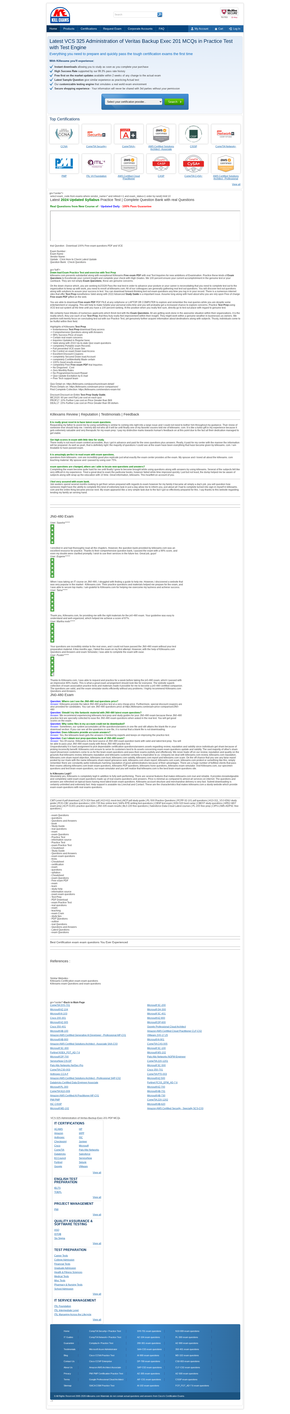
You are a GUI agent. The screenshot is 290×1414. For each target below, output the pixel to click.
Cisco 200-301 (58, 1018)
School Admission (63, 1288)
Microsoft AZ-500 (156, 1078)
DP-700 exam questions (148, 1361)
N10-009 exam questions (187, 1331)
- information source (60, 839)
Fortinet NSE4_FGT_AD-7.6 (65, 1052)
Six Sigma (59, 1238)
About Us (68, 1367)
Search (172, 101)
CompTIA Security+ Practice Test (105, 1331)
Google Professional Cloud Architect (166, 1026)
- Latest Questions (59, 929)
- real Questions (58, 924)
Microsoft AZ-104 (59, 1009)
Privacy (67, 1373)
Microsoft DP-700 (59, 1056)
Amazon (58, 1133)
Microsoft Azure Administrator (103, 1349)
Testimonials (70, 1349)
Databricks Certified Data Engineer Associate (74, 1082)
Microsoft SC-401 (156, 1013)
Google (58, 1166)
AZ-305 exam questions (148, 1373)
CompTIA (59, 1149)
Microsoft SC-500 (156, 1065)
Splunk (82, 1162)
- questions (56, 818)
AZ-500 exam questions (186, 1373)
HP (80, 1129)
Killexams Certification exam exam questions (74, 981)
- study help (56, 889)
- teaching (55, 910)
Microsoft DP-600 (156, 1022)
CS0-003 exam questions (187, 1361)
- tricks (53, 859)
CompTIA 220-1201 (157, 1061)
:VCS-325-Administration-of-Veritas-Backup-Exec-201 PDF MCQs (85, 1118)
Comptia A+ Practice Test (101, 1343)
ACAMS (58, 1129)
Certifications (89, 28)
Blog (66, 1355)
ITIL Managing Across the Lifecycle (72, 1314)
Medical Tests (61, 1276)
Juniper (83, 1141)
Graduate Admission (65, 1268)
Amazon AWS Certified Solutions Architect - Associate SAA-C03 (84, 1043)
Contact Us (69, 1361)
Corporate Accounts (140, 28)
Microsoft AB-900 (59, 1039)
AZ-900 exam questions (186, 1343)
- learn (53, 886)
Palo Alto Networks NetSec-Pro (66, 1065)
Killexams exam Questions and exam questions (75, 983)
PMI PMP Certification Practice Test (106, 1373)
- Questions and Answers (63, 820)
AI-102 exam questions (148, 1385)
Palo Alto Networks (89, 1149)
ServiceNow (85, 1158)
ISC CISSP (56, 1104)
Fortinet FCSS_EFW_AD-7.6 (162, 1082)
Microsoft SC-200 (156, 1005)
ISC (81, 1137)
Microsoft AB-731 (156, 1091)
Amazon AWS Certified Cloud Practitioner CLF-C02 (174, 1031)
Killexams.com (209, 765)
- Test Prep (56, 897)
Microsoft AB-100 (59, 1031)
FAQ (161, 28)
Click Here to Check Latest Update (78, 259)
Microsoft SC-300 (59, 1048)
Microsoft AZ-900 (156, 1018)
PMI (56, 1209)
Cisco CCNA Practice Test (101, 1355)
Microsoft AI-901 (155, 1039)
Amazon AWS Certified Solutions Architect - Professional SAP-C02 (85, 1078)
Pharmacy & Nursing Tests (68, 1284)
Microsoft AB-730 (156, 1095)
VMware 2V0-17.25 (157, 1035)
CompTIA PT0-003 (157, 1074)
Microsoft (84, 1145)
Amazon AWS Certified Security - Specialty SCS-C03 (175, 1108)
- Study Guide (57, 826)
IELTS (57, 1188)
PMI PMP (55, 1099)
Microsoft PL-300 (59, 1087)
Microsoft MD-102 (59, 1108)
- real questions (58, 829)
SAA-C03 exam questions (149, 1349)
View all (236, 184)
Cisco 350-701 (155, 1069)
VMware (83, 1166)
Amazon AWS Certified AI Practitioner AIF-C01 (74, 1095)
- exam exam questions (62, 856)
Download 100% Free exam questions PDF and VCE (94, 245)
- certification (57, 864)
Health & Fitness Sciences (68, 1272)
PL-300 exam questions (186, 1337)
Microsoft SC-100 (156, 1048)
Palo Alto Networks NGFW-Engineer (166, 1056)
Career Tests (61, 1255)
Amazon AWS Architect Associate (105, 1367)
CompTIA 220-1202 (157, 1099)
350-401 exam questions (187, 1349)
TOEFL (58, 1192)
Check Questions (77, 262)
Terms (67, 1379)
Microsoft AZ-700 (156, 1087)
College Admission (64, 1259)
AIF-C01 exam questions (149, 1379)
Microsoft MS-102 (156, 1052)
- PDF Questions (59, 918)
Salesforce (84, 1154)
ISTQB (57, 1234)
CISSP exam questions (186, 1379)
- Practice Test (57, 837)
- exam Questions (59, 815)
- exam (53, 831)
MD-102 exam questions (187, 1355)
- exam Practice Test (61, 845)
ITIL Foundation (62, 1306)
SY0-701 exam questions (149, 1331)
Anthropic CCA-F (59, 1074)
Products (68, 28)
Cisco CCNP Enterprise (100, 1361)
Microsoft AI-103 (58, 1013)
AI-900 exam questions (148, 1355)
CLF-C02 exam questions (187, 1367)
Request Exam (112, 28)
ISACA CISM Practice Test (101, 1385)
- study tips (56, 916)
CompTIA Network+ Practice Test (105, 1337)
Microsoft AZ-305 (59, 1022)
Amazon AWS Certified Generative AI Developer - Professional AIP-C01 (88, 1035)
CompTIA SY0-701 (60, 1005)
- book (53, 823)
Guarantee (69, 1343)
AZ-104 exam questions (148, 1337)
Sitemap (67, 1385)
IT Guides (68, 1337)
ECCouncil (60, 1158)
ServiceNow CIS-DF (61, 1061)
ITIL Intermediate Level (66, 1310)
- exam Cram (57, 913)
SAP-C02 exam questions (149, 1367)
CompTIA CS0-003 (60, 1069)
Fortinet (58, 1162)
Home (53, 28)
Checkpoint (60, 1141)
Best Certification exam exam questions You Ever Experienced (89, 942)
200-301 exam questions (149, 1343)
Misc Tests (59, 1280)
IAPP (81, 1133)
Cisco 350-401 (58, 1026)
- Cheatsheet (57, 848)
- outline (54, 921)
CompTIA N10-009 (60, 1091)
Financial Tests (62, 1264)
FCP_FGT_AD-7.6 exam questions (192, 1385)
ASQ (56, 1230)
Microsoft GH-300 (156, 1009)
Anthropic (59, 1137)
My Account (201, 28)
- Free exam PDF (59, 880)
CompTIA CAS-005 (157, 1043)
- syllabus (55, 872)
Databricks (60, 1154)
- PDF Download (59, 899)
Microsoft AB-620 (156, 1104)
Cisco (57, 1145)
